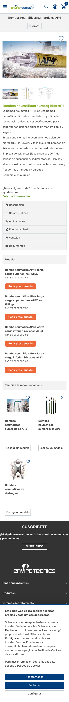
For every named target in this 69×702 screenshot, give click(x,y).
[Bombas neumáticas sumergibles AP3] (51, 423)
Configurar (34, 693)
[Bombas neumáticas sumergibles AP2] (18, 423)
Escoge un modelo (17, 447)
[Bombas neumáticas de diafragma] (18, 487)
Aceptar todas (34, 676)
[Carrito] (63, 7)
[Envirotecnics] (22, 6)
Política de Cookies (29, 665)
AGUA (36, 25)
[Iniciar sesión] (55, 7)
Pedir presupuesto (20, 286)
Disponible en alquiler (16, 175)
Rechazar (34, 685)
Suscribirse (34, 546)
